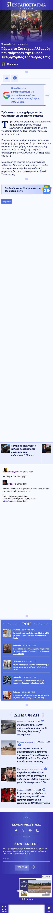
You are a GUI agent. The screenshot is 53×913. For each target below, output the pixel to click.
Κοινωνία (6, 44)
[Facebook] (16, 830)
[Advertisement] (26, 325)
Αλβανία (7, 201)
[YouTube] (30, 830)
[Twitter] (23, 830)
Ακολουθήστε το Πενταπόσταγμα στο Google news (23, 189)
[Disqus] (26, 502)
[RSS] (37, 830)
